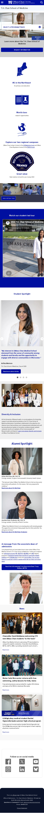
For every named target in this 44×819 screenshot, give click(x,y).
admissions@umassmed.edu (32, 802)
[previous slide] (2, 339)
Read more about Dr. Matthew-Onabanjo (14, 532)
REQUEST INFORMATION (22, 50)
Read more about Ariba (11, 371)
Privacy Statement (22, 808)
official (14, 795)
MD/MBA (26, 553)
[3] (23, 378)
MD (16, 553)
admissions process (9, 553)
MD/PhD (20, 553)
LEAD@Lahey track (28, 145)
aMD (32, 553)
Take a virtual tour (9, 198)
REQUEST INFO (38, 38)
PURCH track (31, 147)
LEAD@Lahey (13, 557)
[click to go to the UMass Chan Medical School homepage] (16, 2)
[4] (26, 378)
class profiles (28, 557)
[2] (20, 378)
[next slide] (42, 339)
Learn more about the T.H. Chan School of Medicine (22, 42)
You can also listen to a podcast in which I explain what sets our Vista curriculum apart (21, 559)
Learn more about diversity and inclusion (30, 431)
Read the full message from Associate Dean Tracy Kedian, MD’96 (22, 567)
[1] (17, 378)
